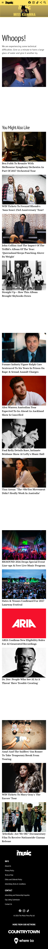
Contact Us (8, 904)
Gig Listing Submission (12, 900)
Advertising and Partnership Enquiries (17, 895)
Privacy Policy (9, 870)
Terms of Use (9, 875)
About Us (8, 866)
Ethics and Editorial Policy (13, 879)
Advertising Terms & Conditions (15, 884)
